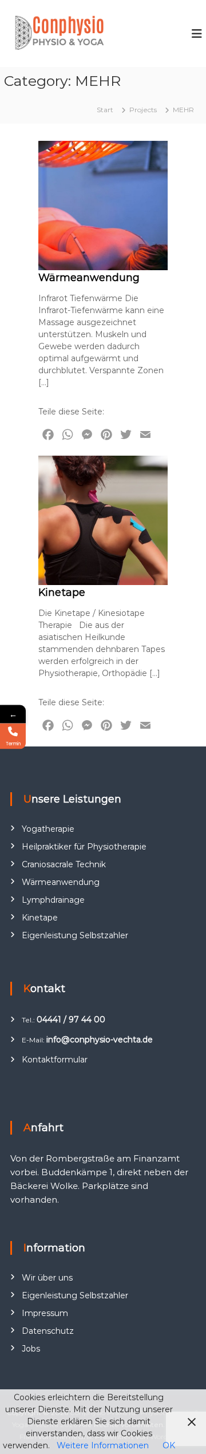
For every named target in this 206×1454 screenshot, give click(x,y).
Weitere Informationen (103, 1445)
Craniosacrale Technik (64, 864)
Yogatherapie (48, 829)
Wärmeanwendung (89, 277)
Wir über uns (47, 1278)
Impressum (45, 1313)
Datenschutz (48, 1331)
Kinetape (61, 592)
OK (169, 1445)
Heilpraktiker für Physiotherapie (84, 846)
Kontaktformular (55, 1059)
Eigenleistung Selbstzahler (75, 935)
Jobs (31, 1349)
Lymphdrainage (53, 900)
